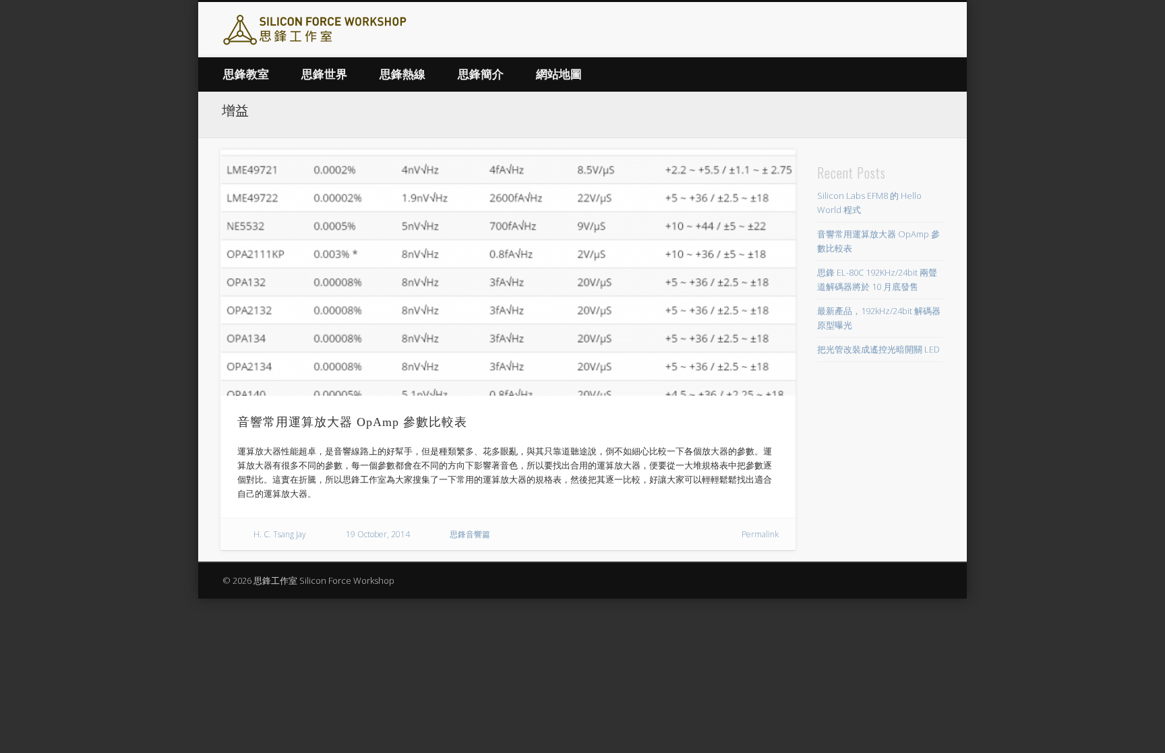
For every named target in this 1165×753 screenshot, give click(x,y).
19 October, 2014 (378, 534)
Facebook (932, 30)
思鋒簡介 (481, 74)
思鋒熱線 (402, 74)
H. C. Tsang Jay (279, 534)
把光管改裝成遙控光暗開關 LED (878, 349)
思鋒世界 (324, 74)
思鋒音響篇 (470, 534)
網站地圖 (559, 74)
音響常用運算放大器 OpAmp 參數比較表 (352, 422)
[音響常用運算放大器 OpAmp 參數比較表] (508, 273)
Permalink (760, 534)
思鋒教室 (246, 74)
